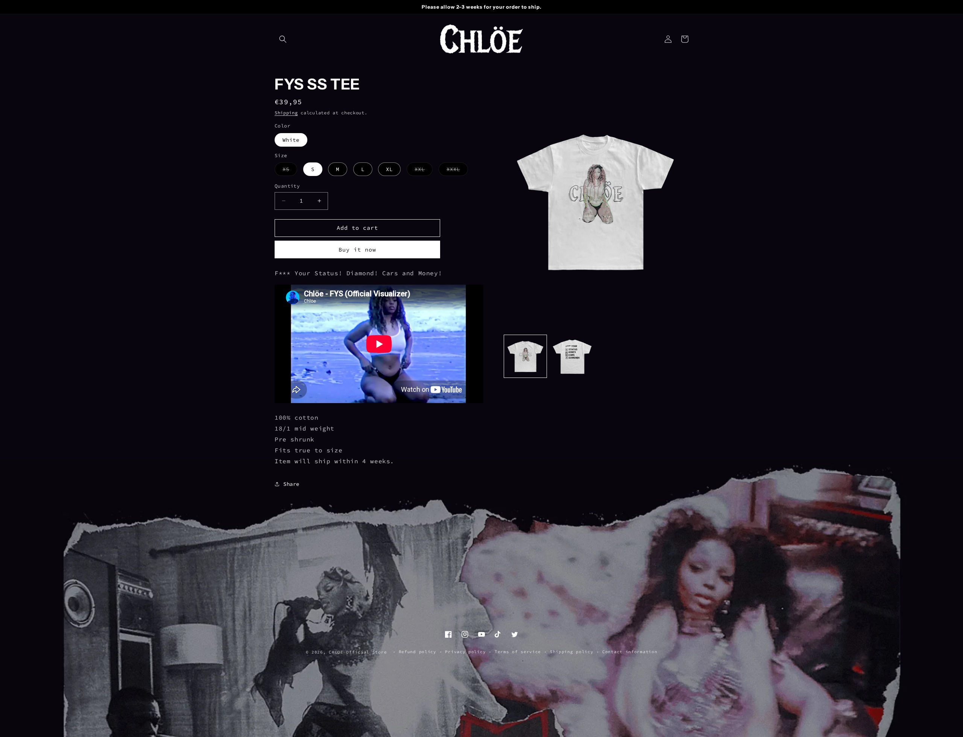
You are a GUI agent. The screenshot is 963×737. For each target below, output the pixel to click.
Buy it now (357, 249)
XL (389, 169)
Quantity (287, 186)
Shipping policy (572, 651)
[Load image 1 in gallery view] (525, 356)
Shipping (286, 112)
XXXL (457, 170)
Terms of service (518, 651)
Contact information (629, 651)
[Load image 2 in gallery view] (571, 356)
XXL (424, 170)
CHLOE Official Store (358, 652)
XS (290, 170)
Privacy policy (465, 651)
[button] (283, 39)
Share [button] (291, 484)
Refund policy (417, 651)
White (291, 139)
